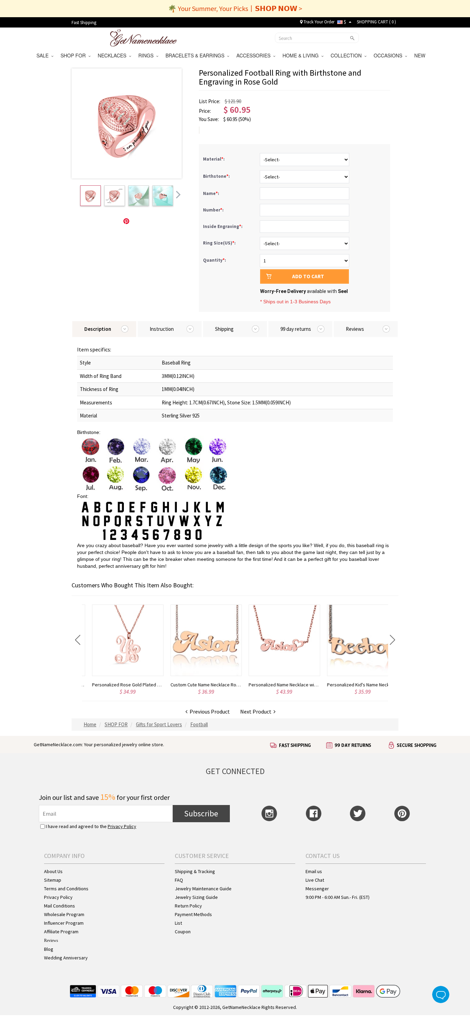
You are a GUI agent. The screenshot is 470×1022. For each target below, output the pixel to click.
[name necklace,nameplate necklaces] (143, 37)
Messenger (317, 888)
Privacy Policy (122, 826)
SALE (43, 55)
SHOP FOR (74, 55)
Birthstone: (217, 176)
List (178, 923)
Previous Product (209, 711)
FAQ (179, 880)
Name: (211, 193)
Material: (214, 159)
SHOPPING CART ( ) (376, 22)
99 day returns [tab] (295, 329)
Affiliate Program (61, 931)
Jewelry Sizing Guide (196, 897)
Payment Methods (193, 914)
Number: (214, 210)
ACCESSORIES (254, 55)
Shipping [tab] (224, 329)
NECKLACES (113, 55)
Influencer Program (64, 923)
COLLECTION (347, 55)
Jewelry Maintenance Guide (203, 888)
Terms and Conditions (66, 888)
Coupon (183, 931)
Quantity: (214, 260)
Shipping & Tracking (195, 871)
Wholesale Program (64, 914)
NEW (420, 55)
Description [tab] (97, 329)
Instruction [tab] (162, 329)
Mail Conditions (59, 906)
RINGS (147, 55)
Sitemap (52, 880)
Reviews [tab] (355, 329)
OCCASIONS (389, 55)
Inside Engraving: (223, 226)
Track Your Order (318, 22)
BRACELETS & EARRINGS (196, 55)
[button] (78, 640)
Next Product (257, 711)
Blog (48, 949)
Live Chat (315, 880)
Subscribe (201, 813)
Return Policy (188, 906)
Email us (314, 871)
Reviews (51, 940)
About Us (53, 871)
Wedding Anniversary (66, 958)
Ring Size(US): (220, 243)
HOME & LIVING (301, 55)
